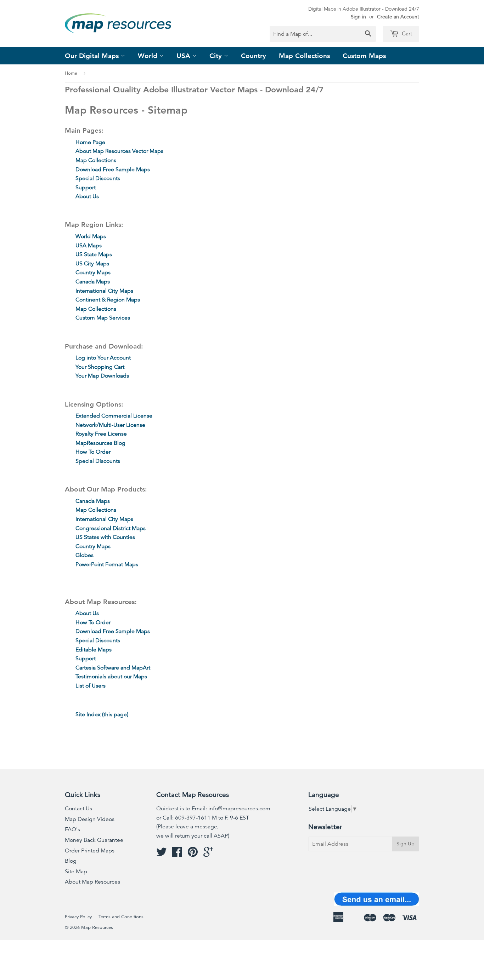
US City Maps (92, 263)
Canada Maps (92, 281)
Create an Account (398, 16)
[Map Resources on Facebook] (177, 854)
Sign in (358, 16)
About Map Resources (92, 881)
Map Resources (97, 927)
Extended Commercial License (113, 415)
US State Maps (93, 254)
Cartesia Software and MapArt (112, 667)
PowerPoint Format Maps (106, 564)
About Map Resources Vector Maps (119, 151)
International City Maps (104, 290)
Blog (71, 860)
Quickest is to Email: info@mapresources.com (213, 808)
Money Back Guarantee (94, 840)
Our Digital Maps (93, 56)
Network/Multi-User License (110, 425)
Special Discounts (97, 178)
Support (85, 187)
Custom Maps (364, 56)
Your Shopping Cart (99, 366)
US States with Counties (105, 537)
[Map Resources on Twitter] (161, 854)
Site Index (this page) (101, 714)
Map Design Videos (89, 819)
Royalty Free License (101, 433)
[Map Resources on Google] (208, 854)
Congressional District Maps (110, 528)
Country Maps (93, 272)
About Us (87, 196)
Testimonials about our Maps (111, 676)
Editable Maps (93, 649)
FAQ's (72, 829)
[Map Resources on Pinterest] (192, 854)
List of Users (90, 685)
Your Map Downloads (102, 375)
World (148, 56)
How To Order (93, 451)
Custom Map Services (102, 317)
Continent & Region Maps (107, 299)
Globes (84, 555)
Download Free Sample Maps (112, 169)
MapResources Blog (100, 443)
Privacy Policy (78, 917)
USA (184, 56)
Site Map (76, 871)
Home (71, 73)
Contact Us (78, 808)
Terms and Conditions (121, 917)
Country (253, 56)
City (216, 56)
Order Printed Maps (89, 850)
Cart (406, 33)
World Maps (90, 236)
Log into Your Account (103, 357)
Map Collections (304, 56)
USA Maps (88, 245)
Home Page (90, 142)
